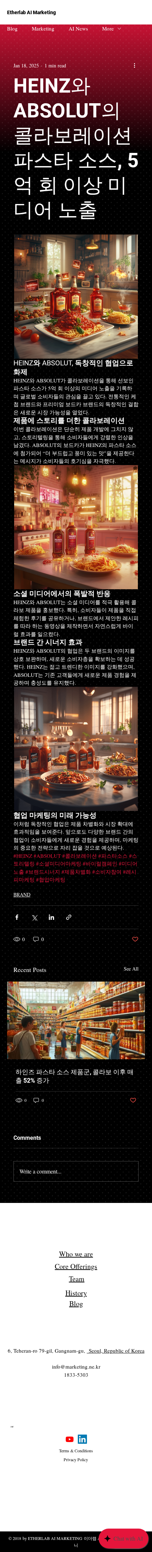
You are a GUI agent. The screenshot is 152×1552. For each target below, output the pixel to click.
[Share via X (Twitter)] (34, 917)
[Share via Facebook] (16, 917)
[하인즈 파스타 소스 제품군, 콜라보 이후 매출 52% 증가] (76, 1020)
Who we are (76, 1254)
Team (76, 1278)
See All (131, 968)
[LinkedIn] (82, 1439)
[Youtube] (69, 1439)
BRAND (21, 894)
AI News (78, 28)
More (108, 28)
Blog (12, 28)
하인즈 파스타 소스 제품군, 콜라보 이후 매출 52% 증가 (75, 1076)
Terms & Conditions (76, 1450)
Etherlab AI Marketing (31, 12)
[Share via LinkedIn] (51, 917)
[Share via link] (68, 917)
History (76, 1293)
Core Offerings (76, 1266)
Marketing (43, 28)
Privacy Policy (76, 1459)
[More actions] (134, 65)
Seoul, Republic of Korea (116, 1350)
